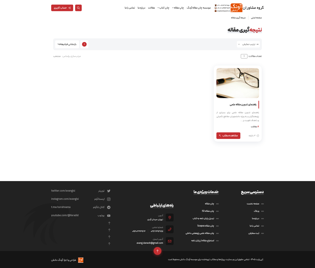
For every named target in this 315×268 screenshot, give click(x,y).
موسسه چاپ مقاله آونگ (199, 8)
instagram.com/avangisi (65, 199)
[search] (78, 8)
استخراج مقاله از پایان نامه (202, 240)
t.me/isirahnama (61, 207)
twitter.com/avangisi (63, 191)
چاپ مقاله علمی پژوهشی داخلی (200, 233)
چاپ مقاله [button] (179, 8)
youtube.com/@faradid (65, 215)
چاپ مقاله (209, 204)
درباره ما (141, 8)
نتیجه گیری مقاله (238, 18)
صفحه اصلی (256, 18)
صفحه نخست (253, 204)
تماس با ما (130, 8)
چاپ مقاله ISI (208, 211)
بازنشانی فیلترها (68, 44)
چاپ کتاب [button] (164, 8)
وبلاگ (256, 211)
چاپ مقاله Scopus (205, 226)
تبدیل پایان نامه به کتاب (203, 218)
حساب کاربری (60, 8)
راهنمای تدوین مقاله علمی (243, 105)
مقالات (151, 8)
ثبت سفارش (253, 233)
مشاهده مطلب (230, 136)
